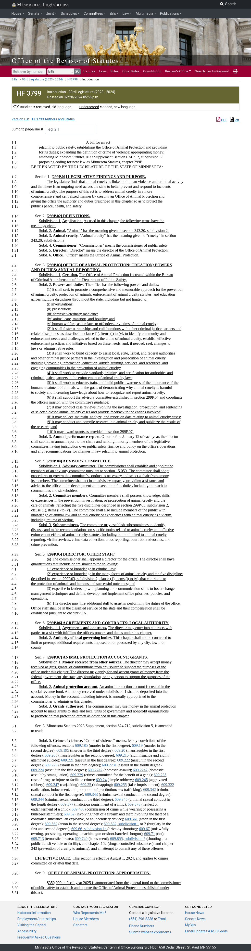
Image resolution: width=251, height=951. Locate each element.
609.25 (86, 785)
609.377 (67, 804)
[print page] (235, 71)
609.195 (62, 750)
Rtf (236, 120)
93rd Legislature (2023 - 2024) (42, 79)
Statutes (89, 71)
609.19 (137, 745)
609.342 (149, 789)
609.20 (119, 750)
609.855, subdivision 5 (127, 839)
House (16, 13)
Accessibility (27, 931)
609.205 (51, 755)
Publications (169, 13)
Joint (50, 13)
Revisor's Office (176, 71)
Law (126, 13)
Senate (33, 13)
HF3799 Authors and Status (53, 119)
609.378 (134, 804)
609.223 (51, 765)
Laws (103, 71)
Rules (114, 71)
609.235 (160, 775)
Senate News (195, 919)
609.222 (123, 760)
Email (162, 919)
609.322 (167, 785)
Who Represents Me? (89, 913)
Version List (20, 119)
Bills (113, 13)
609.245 (141, 780)
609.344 (37, 799)
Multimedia (144, 13)
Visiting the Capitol (31, 925)
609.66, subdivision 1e (89, 829)
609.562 (51, 824)
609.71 (149, 834)
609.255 (120, 785)
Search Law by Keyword (212, 71)
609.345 (121, 799)
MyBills (190, 925)
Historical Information (34, 913)
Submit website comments (150, 932)
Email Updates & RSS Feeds (206, 931)
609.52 (69, 814)
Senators (80, 925)
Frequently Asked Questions (39, 937)
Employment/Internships (36, 919)
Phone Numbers (141, 926)
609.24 (101, 780)
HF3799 (72, 79)
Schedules (69, 13)
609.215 (122, 755)
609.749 (81, 839)
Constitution (152, 71)
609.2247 (140, 770)
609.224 (37, 770)
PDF (223, 120)
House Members (86, 919)
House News (194, 913)
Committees (93, 13)
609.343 (91, 794)
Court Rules (130, 71)
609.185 (81, 745)
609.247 (52, 785)
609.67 (144, 829)
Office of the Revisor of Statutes (65, 60)
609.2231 (109, 765)
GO (77, 71)
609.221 (67, 760)
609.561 (131, 819)
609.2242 (95, 770)
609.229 (76, 775)
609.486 (78, 809)
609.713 (37, 839)
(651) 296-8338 (141, 919)
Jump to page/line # (27, 129)
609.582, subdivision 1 (121, 824)
